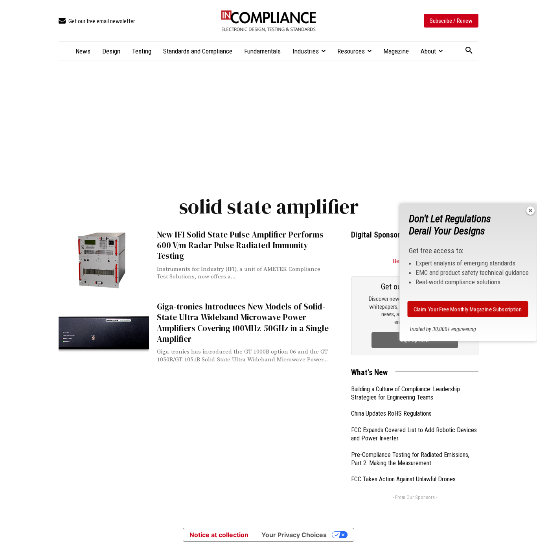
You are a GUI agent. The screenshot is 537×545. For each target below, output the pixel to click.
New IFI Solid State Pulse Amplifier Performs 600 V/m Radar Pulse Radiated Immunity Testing (240, 245)
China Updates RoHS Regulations (391, 413)
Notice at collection (218, 535)
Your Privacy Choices (294, 535)
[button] (469, 50)
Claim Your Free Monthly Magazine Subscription (467, 309)
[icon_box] (97, 21)
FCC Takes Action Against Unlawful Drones (403, 479)
